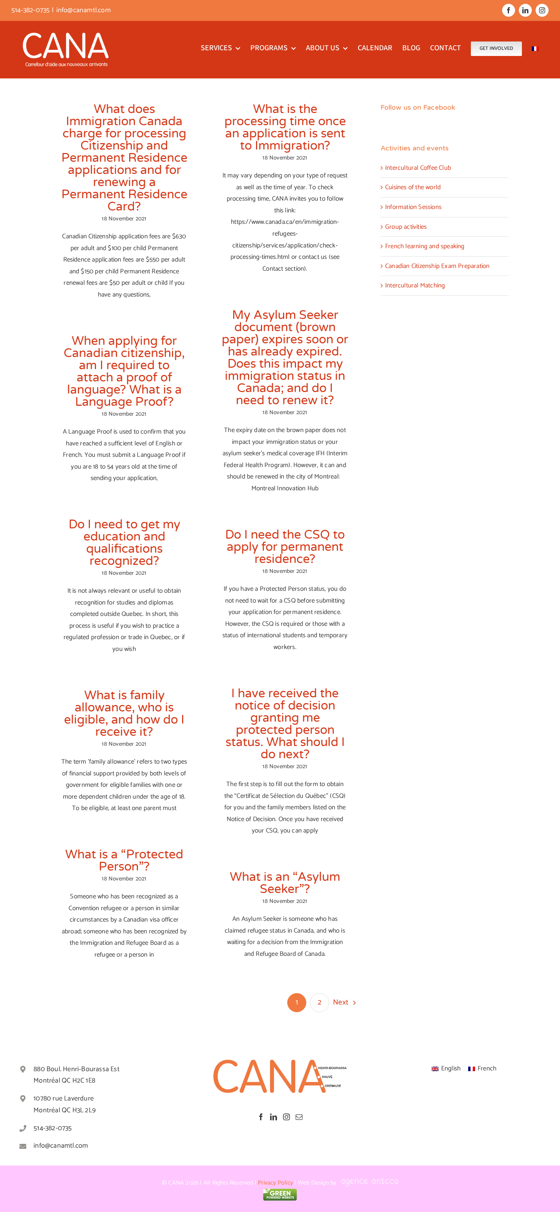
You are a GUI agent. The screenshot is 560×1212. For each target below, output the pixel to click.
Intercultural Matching (415, 285)
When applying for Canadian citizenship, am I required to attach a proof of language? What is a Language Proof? (124, 371)
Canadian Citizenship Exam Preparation (437, 266)
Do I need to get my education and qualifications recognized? (124, 542)
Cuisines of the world (413, 187)
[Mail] (299, 1116)
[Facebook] (261, 1116)
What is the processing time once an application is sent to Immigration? (285, 127)
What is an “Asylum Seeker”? (285, 883)
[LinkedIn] (273, 1116)
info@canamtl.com (83, 10)
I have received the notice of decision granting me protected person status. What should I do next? (285, 724)
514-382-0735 (53, 1128)
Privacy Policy (275, 1183)
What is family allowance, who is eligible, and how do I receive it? (124, 713)
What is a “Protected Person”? (124, 860)
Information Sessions (413, 207)
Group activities (406, 227)
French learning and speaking (425, 246)
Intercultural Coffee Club (418, 168)
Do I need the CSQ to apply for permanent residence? (285, 547)
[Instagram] (286, 1116)
